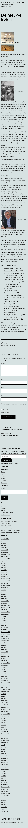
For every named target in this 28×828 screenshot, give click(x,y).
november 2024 (5, 581)
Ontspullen (4, 508)
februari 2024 (5, 601)
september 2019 (5, 713)
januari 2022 (4, 654)
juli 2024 (3, 589)
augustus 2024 (5, 587)
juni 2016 (3, 800)
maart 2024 (4, 598)
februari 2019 (4, 729)
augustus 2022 (5, 640)
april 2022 (4, 647)
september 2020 (5, 689)
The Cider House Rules (11, 279)
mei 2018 (3, 749)
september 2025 (5, 558)
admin (5, 343)
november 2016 (5, 789)
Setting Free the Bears (11, 268)
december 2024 (5, 578)
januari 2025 (4, 576)
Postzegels (4, 483)
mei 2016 (3, 802)
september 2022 (5, 638)
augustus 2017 (5, 769)
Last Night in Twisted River (12, 315)
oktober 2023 (5, 609)
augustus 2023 (5, 614)
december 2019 (5, 707)
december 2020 (5, 682)
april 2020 (4, 698)
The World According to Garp (13, 275)
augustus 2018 (5, 742)
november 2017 (5, 762)
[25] (22, 319)
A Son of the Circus (10, 284)
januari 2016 (4, 811)
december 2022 (5, 632)
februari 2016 (4, 809)
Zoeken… (3, 488)
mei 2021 (3, 671)
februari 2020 (4, 702)
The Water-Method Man (11, 271)
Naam (3, 379)
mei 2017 (3, 775)
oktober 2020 (5, 687)
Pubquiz (3, 510)
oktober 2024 (5, 583)
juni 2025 (3, 565)
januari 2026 (4, 552)
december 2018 (5, 733)
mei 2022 (3, 645)
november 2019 (5, 709)
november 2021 (5, 658)
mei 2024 (3, 594)
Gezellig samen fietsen (7, 512)
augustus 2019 (5, 716)
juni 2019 (3, 720)
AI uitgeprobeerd (5, 515)
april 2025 (4, 570)
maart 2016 (4, 807)
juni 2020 (3, 694)
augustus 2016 (5, 795)
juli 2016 (3, 798)
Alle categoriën (5, 469)
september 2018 (5, 740)
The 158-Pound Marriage (12, 273)
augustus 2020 (5, 691)
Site (2, 395)
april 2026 (4, 545)
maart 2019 (4, 727)
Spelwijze (8, 525)
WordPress (20, 822)
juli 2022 (3, 643)
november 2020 (5, 685)
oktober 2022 (5, 636)
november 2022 (5, 634)
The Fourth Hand (9, 306)
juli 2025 (3, 563)
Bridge (3, 472)
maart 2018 (4, 753)
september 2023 (5, 612)
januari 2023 (4, 629)
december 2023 (5, 605)
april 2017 (3, 778)
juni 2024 (3, 592)
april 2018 (3, 751)
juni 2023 (3, 618)
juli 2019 (3, 718)
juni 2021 (3, 669)
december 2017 (5, 760)
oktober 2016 (4, 791)
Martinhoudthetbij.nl (10, 2)
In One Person (8, 317)
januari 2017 (4, 784)
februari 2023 (4, 627)
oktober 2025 (5, 556)
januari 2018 (4, 758)
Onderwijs (4, 480)
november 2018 (5, 736)
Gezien (3, 478)
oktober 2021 (4, 660)
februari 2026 (4, 550)
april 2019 (3, 725)
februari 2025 (4, 574)
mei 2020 (3, 696)
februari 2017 (4, 782)
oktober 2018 (4, 738)
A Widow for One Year (11, 295)
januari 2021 (4, 680)
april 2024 (4, 596)
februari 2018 (4, 756)
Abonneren (6, 460)
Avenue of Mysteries (10, 319)
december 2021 (5, 656)
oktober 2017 (4, 764)
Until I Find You (9, 313)
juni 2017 (3, 773)
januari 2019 (4, 731)
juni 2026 (3, 541)
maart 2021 (4, 676)
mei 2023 (3, 620)
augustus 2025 (5, 561)
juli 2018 (3, 745)
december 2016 (5, 787)
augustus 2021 (5, 665)
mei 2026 (3, 543)
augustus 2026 (5, 538)
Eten (2, 474)
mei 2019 (3, 722)
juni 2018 (3, 747)
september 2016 (5, 793)
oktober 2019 (4, 711)
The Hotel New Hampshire (12, 277)
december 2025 (5, 554)
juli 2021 (3, 667)
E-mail (3, 387)
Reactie (3, 363)
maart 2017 (4, 780)
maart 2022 (4, 649)
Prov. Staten (4, 485)
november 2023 (5, 607)
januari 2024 (4, 603)
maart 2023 (4, 625)
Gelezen (13, 345)
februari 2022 (4, 651)
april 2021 (3, 674)
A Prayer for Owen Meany (12, 282)
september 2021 (5, 663)
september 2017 (5, 767)
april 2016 (3, 804)
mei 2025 (3, 567)
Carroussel (4, 506)
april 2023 (4, 623)
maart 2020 (4, 700)
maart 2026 (4, 547)
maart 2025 (4, 572)
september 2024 (5, 585)
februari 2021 (4, 678)
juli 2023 (3, 616)
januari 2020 (4, 705)
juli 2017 (3, 771)
